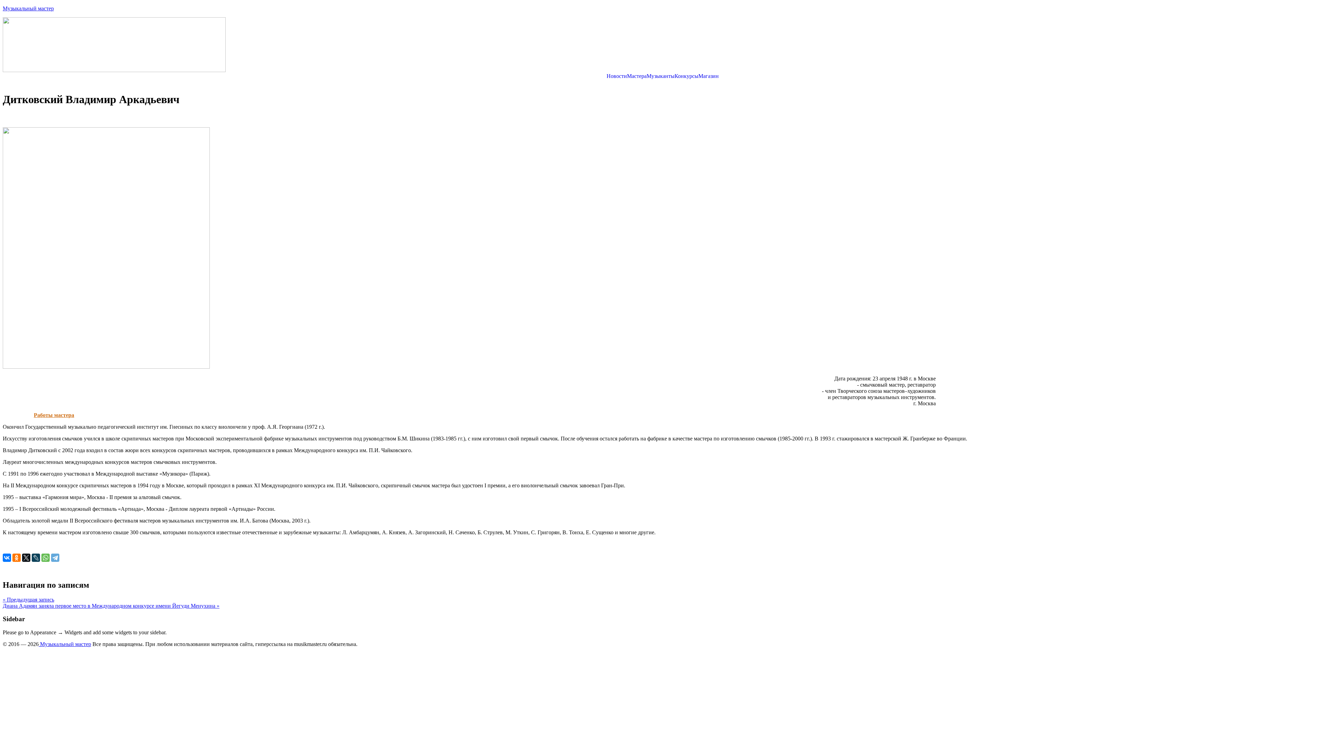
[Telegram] (55, 558)
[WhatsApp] (45, 558)
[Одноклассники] (16, 558)
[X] (26, 558)
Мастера (637, 76)
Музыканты (661, 76)
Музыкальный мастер (28, 8)
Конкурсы (686, 76)
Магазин (708, 76)
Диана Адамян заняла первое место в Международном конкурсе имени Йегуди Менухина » (111, 606)
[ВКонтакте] (7, 558)
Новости (617, 76)
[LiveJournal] (36, 558)
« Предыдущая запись (28, 600)
